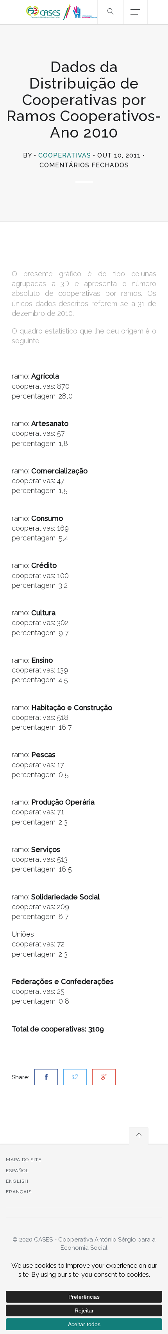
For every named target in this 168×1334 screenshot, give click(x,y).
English (17, 1181)
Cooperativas (64, 155)
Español (17, 1170)
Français (19, 1191)
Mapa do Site (23, 1159)
